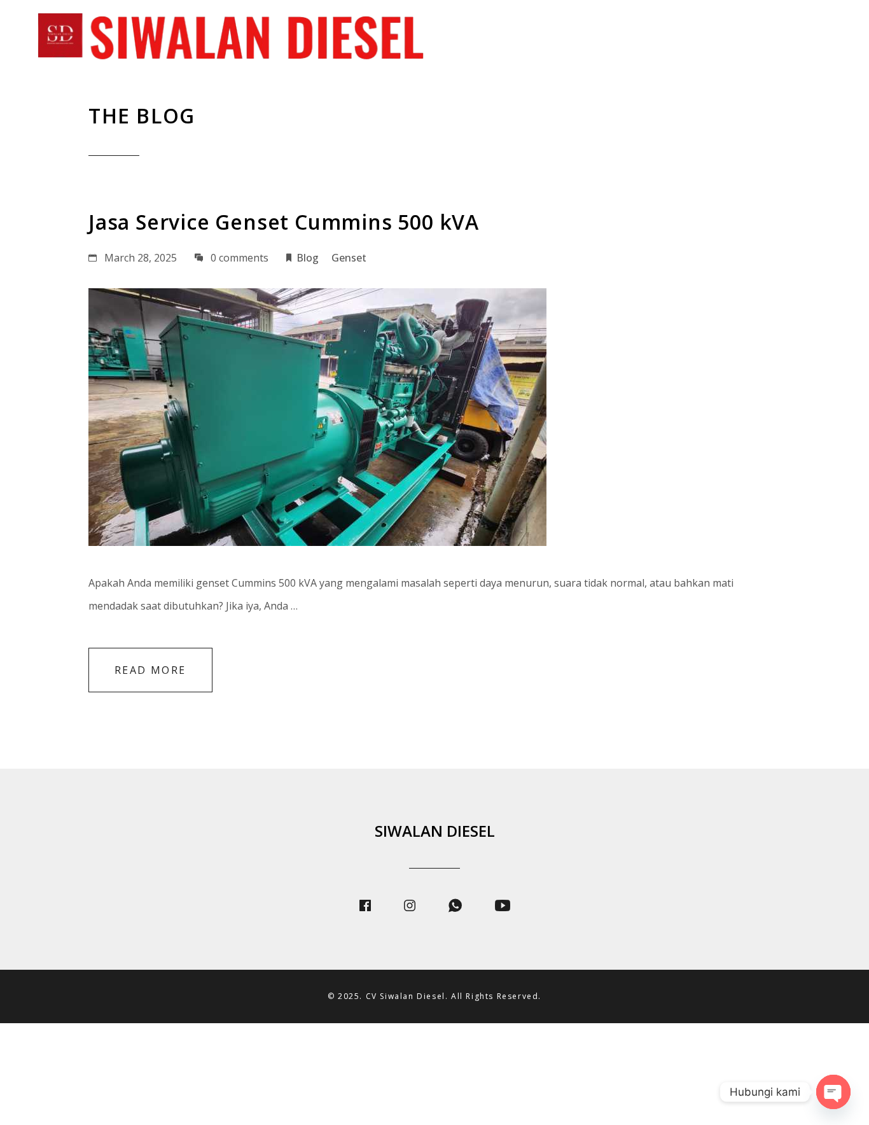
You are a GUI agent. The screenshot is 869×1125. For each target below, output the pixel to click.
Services (597, 38)
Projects (674, 38)
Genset (348, 258)
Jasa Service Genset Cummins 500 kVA (283, 221)
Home (461, 38)
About (525, 38)
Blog (744, 38)
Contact (813, 38)
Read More (150, 670)
